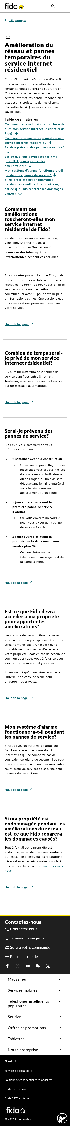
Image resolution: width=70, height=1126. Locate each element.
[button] (53, 6)
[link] (14, 20)
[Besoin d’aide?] (62, 1118)
